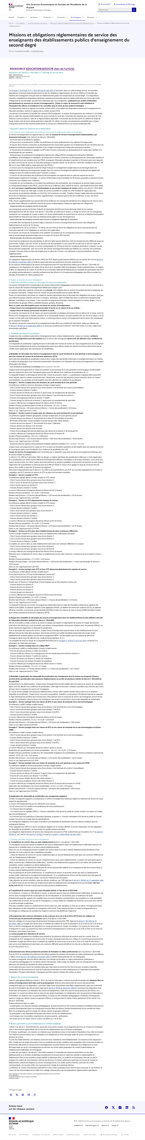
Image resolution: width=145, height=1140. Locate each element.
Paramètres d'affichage (125, 4)
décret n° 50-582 (35, 834)
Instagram (120, 1107)
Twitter (113, 1107)
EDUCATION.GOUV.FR (39, 69)
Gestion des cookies (90, 1135)
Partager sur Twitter (17, 1095)
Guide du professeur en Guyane (37, 23)
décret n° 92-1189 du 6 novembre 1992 (35, 957)
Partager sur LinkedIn (23, 1095)
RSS (133, 1107)
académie (77, 1125)
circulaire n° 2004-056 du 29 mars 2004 (65, 834)
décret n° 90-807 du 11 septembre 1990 (25, 326)
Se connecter (106, 4)
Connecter (61, 17)
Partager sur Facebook (11, 1095)
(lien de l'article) (64, 69)
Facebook (106, 1107)
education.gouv (91, 1125)
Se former (34, 17)
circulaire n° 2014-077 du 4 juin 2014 (72, 641)
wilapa (114, 1125)
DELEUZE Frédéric (38, 51)
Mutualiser (90, 17)
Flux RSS (126, 1135)
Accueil (11, 17)
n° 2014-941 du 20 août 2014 (42, 90)
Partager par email (29, 1095)
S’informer (47, 17)
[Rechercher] (134, 10)
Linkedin (126, 1107)
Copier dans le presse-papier (35, 1095)
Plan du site (12, 1135)
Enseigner (21, 17)
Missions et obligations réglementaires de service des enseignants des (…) (72, 23)
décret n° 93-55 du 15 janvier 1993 (62, 988)
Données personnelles (73, 1135)
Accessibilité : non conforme (41, 1135)
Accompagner (76, 17)
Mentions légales (58, 1135)
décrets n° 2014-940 (19, 90)
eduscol (104, 1125)
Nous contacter (24, 1135)
